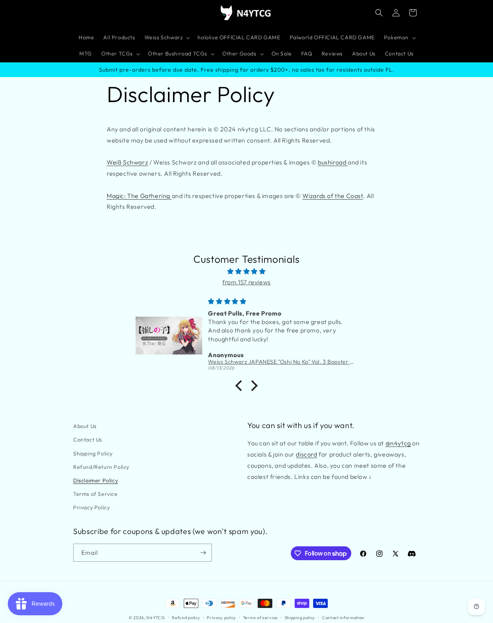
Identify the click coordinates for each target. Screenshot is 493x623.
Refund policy (186, 617)
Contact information (343, 617)
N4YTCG (155, 617)
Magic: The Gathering (139, 196)
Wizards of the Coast (332, 196)
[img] (246, 271)
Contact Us (87, 439)
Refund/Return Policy (101, 466)
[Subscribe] (203, 553)
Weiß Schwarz (127, 162)
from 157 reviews (246, 282)
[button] (166, 38)
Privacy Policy (91, 507)
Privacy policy (221, 617)
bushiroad (333, 162)
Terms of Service (95, 493)
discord (306, 454)
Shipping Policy (93, 453)
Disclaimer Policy (95, 480)
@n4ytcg (398, 443)
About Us (85, 426)
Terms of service (260, 617)
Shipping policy (300, 617)
